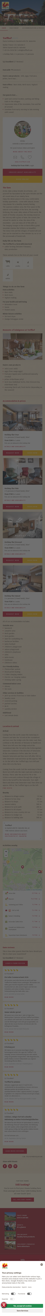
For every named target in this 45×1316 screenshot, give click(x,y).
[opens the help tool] (3, 1304)
